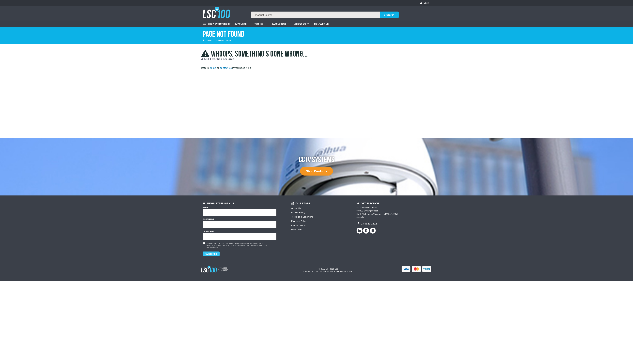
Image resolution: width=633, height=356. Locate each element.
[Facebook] (366, 231)
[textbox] (315, 15)
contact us (226, 68)
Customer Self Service (323, 271)
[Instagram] (373, 231)
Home (209, 40)
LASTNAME (208, 231)
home (213, 68)
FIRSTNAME (208, 219)
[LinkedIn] (359, 231)
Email (206, 207)
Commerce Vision (346, 271)
